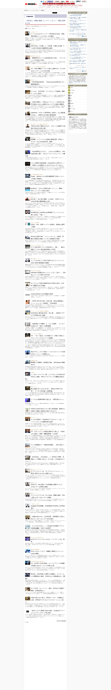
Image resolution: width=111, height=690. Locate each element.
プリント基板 (73, 108)
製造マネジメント (60, 3)
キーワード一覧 (35, 10)
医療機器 (49, 5)
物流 (65, 3)
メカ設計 (50, 3)
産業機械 (61, 5)
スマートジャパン (72, 1)
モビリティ (45, 5)
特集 (61, 7)
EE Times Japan (63, 1)
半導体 (72, 87)
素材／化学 (66, 5)
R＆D (68, 3)
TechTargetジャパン (80, 12)
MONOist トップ (27, 10)
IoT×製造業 (48, 7)
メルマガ (71, 7)
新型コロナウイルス (73, 117)
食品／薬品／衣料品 (73, 5)
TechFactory (84, 1)
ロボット (54, 5)
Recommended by (79, 36)
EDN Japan (67, 1)
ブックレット (65, 7)
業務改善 (72, 103)
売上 (71, 98)
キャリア (72, 3)
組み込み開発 (45, 3)
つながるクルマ (41, 7)
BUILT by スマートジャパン (78, 1)
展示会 (57, 7)
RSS (45, 1)
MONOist (57, 1)
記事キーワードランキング (77, 85)
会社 (33, 28)
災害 (71, 100)
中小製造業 (80, 5)
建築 (71, 95)
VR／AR (53, 7)
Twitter (43, 1)
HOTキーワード (77, 114)
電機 (58, 5)
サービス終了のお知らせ (78, 73)
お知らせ (76, 7)
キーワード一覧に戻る (61, 620)
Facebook (41, 1)
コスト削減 (72, 90)
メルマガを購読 (50, 1)
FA (54, 3)
